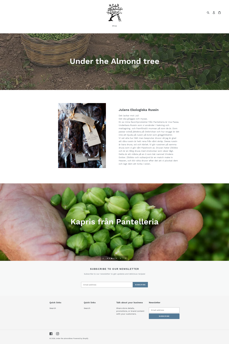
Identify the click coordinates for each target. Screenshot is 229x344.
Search (52, 308)
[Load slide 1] (107, 258)
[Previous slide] (103, 258)
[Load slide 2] (110, 258)
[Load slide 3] (112, 258)
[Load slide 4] (114, 258)
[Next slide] (120, 258)
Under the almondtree (64, 338)
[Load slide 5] (116, 258)
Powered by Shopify (80, 338)
